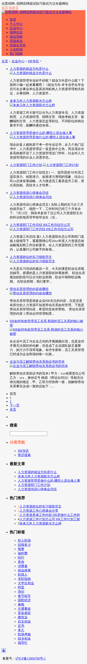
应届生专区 (18, 45)
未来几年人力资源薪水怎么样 (31, 101)
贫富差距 (24, 613)
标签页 (14, 8)
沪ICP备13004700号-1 (30, 658)
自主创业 (24, 621)
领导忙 (23, 643)
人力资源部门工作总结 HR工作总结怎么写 (40, 225)
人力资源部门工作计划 (26, 165)
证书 (21, 625)
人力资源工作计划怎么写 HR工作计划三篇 (49, 519)
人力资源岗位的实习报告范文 (31, 257)
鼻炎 (21, 562)
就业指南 (16, 36)
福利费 (23, 553)
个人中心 (16, 24)
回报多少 (24, 544)
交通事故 (24, 608)
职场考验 (24, 634)
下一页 (14, 405)
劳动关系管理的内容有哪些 (29, 289)
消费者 (23, 566)
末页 (13, 409)
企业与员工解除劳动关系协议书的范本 (37, 361)
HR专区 (33, 61)
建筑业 (23, 617)
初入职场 (24, 540)
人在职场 (16, 49)
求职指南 (24, 579)
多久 (21, 630)
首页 (5, 8)
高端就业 (16, 41)
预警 (21, 549)
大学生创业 (26, 583)
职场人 (23, 574)
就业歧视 (24, 570)
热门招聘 (16, 53)
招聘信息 (16, 32)
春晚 (21, 604)
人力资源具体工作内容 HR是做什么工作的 (49, 515)
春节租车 (24, 596)
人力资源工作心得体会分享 (38, 510)
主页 (5, 61)
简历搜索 (24, 455)
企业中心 (16, 28)
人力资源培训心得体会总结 (29, 192)
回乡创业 (24, 638)
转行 (21, 557)
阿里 (21, 587)
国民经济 (24, 600)
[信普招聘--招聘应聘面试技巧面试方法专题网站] (37, 12)
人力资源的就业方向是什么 (29, 68)
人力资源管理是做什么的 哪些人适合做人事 (41, 133)
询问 (21, 591)
